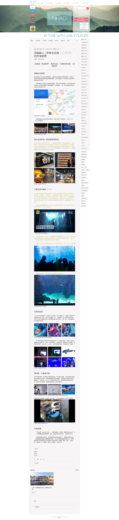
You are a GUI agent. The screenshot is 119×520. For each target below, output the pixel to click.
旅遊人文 (63, 40)
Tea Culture (83, 198)
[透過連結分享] (40, 459)
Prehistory (83, 200)
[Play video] (54, 220)
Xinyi (82, 167)
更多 (68, 40)
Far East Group (84, 190)
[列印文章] (43, 459)
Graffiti (82, 169)
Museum (83, 164)
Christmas (83, 177)
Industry (83, 180)
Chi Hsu (35, 455)
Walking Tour (83, 156)
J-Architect (83, 172)
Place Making (84, 154)
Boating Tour (83, 174)
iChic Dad (83, 203)
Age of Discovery (84, 187)
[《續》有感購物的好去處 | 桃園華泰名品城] (41, 478)
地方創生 (83, 159)
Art (85, 167)
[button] (77, 40)
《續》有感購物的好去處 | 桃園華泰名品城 (42, 488)
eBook (87, 169)
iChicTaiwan (83, 151)
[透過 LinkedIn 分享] (37, 459)
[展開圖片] (40, 128)
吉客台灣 (44, 40)
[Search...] (87, 8)
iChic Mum (83, 205)
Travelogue (38, 40)
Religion (83, 193)
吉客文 (31, 40)
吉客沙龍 (50, 40)
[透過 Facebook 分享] (34, 459)
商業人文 (57, 40)
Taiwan (35, 453)
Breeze (82, 185)
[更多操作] (74, 49)
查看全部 (77, 470)
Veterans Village (84, 182)
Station (36, 448)
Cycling (82, 195)
